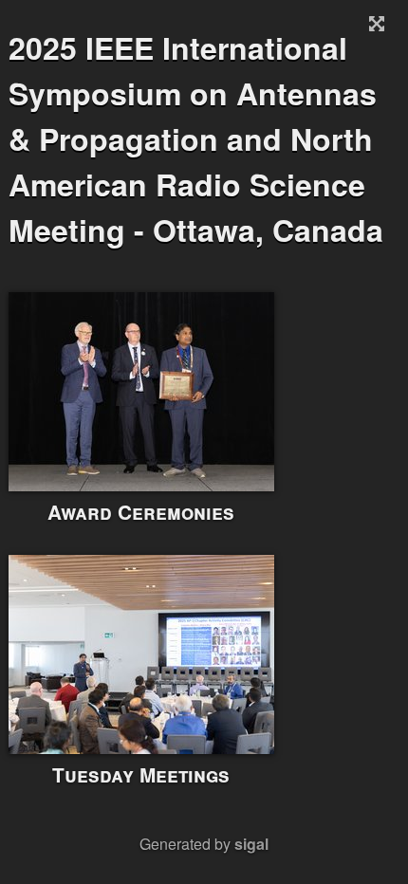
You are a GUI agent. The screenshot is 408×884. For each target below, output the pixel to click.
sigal (251, 844)
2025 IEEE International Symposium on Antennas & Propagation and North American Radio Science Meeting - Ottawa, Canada (196, 138)
